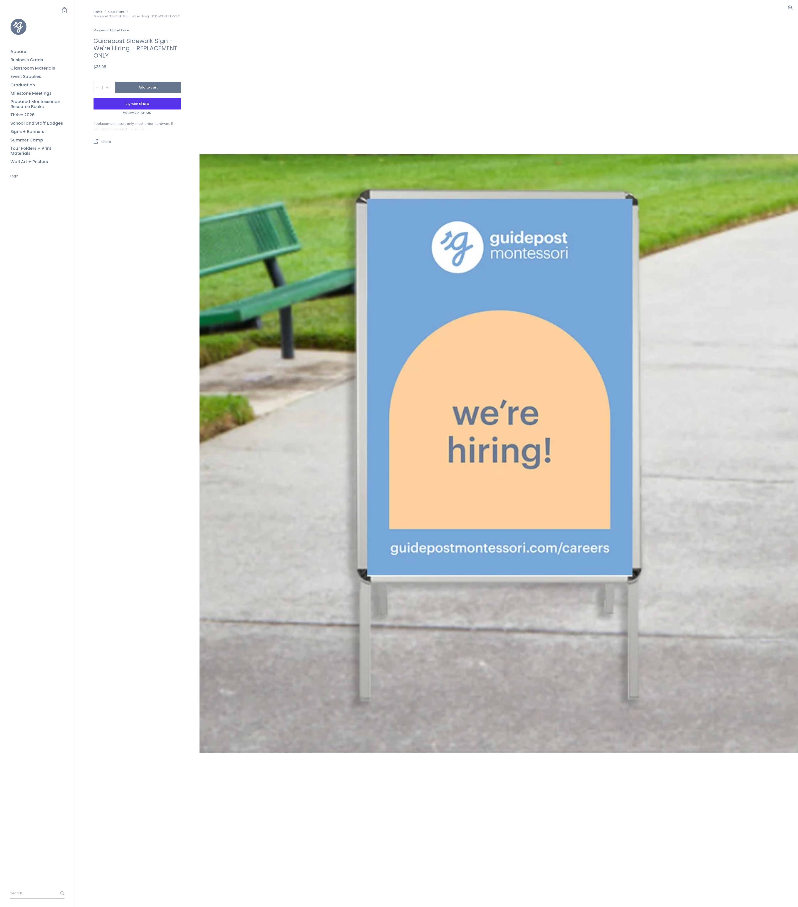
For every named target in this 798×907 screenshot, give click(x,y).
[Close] (457, 436)
